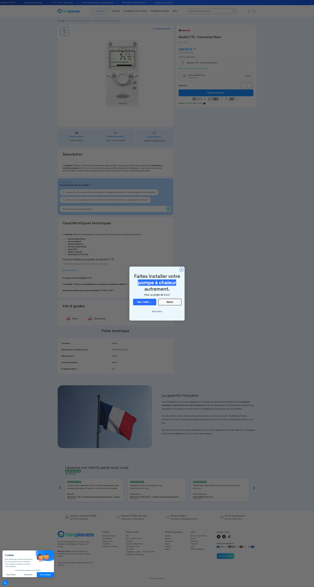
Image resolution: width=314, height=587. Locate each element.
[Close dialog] (181, 270)
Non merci (157, 311)
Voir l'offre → (144, 302)
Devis (170, 302)
